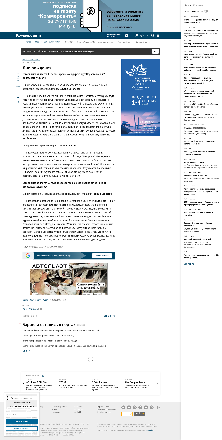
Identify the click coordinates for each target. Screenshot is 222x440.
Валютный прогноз (143, 42)
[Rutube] (146, 407)
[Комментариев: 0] (18, 80)
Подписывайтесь (102, 255)
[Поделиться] (18, 98)
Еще (24, 350)
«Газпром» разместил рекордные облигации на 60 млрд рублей (137, 386)
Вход (147, 35)
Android (78, 412)
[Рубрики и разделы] (158, 35)
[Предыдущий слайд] (23, 383)
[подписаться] (40, 309)
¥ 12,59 (44, 42)
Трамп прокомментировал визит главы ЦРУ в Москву (48, 335)
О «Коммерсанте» (59, 406)
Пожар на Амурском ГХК (86, 42)
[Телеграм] (123, 407)
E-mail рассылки (103, 412)
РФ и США (69, 42)
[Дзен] (135, 407)
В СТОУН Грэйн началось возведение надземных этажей (73, 386)
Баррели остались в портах (53, 324)
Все (43, 376)
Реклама (78, 406)
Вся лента (109, 315)
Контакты (56, 412)
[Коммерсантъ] (28, 35)
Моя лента (198, 5)
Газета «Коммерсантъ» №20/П (35, 299)
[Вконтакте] (129, 407)
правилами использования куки (78, 51)
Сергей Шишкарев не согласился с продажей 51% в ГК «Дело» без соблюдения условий (64, 345)
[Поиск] (153, 35)
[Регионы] (136, 35)
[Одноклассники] (140, 407)
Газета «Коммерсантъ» (31, 60)
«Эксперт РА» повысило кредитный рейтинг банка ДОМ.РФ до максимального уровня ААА (39, 387)
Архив (54, 409)
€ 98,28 (36, 42)
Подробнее (150, 430)
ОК (155, 51)
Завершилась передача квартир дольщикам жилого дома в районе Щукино (105, 387)
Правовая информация (106, 409)
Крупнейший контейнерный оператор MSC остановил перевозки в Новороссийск (62, 330)
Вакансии (78, 409)
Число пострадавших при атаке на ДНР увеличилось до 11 (51, 340)
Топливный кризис (125, 42)
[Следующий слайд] (157, 383)
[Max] (152, 407)
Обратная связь (103, 406)
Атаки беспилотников (106, 42)
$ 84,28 (28, 42)
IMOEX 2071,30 (54, 42)
